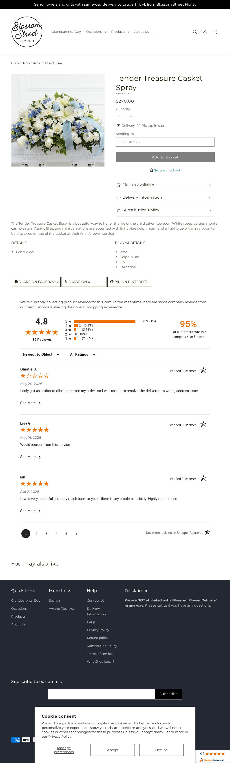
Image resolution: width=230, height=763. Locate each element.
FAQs (91, 622)
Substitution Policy (102, 646)
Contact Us (95, 601)
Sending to (132, 134)
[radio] (115, 321)
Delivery (129, 125)
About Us (18, 624)
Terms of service (100, 654)
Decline (161, 750)
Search (54, 601)
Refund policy (97, 638)
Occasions (19, 609)
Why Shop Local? (100, 662)
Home (15, 63)
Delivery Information (96, 611)
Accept (113, 750)
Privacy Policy (59, 736)
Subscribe (168, 694)
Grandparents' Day (25, 601)
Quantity (123, 109)
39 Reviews (47, 340)
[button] (96, 31)
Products (18, 616)
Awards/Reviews (62, 609)
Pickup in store (154, 125)
